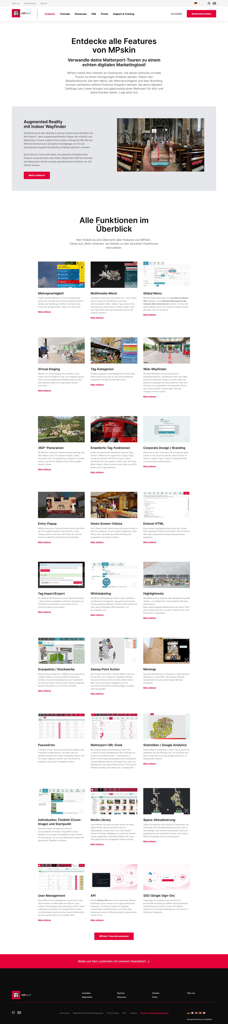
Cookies (133, 1013)
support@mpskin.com (158, 1013)
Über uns (16, 3)
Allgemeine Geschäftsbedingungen (88, 1013)
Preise (104, 14)
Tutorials (65, 14)
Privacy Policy (113, 1013)
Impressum (64, 1013)
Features (50, 14)
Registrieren (87, 997)
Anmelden (176, 13)
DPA (124, 1013)
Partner (44, 3)
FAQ (93, 14)
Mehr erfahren (44, 312)
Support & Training (123, 14)
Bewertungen (30, 3)
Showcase (81, 14)
